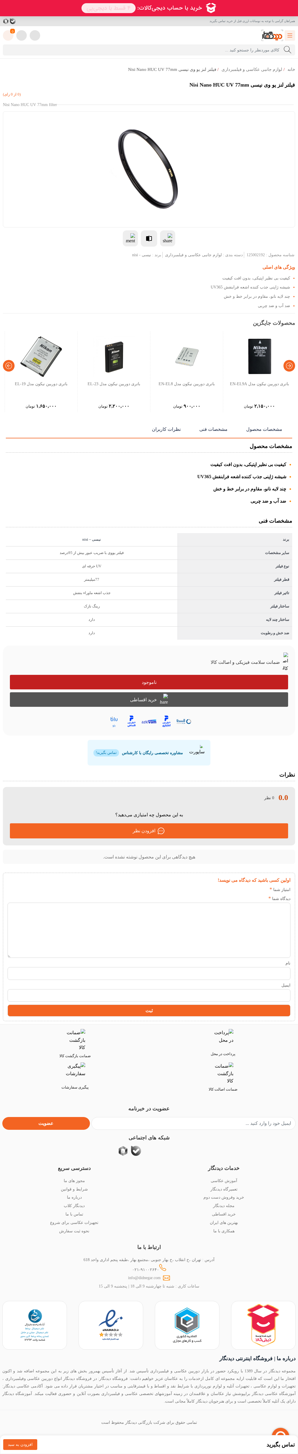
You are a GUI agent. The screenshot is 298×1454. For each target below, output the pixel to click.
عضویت (46, 1123)
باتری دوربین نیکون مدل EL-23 (114, 383)
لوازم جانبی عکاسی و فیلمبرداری (251, 69)
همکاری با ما (224, 1231)
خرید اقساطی (143, 699)
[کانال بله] (12, 21)
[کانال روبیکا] (6, 21)
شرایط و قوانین (74, 1189)
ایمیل (285, 985)
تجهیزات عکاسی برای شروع (74, 1222)
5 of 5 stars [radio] (228, 889)
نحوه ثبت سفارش (74, 1231)
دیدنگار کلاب (74, 1205)
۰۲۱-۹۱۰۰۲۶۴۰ (145, 1269)
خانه (291, 69)
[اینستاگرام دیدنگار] (33, 21)
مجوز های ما (74, 1180)
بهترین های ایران (224, 1222)
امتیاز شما (279, 889)
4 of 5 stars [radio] (236, 889)
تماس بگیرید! (106, 753)
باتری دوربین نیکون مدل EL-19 (41, 383)
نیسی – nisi (91, 539)
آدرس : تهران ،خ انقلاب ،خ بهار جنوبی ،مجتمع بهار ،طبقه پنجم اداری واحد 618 (149, 1259)
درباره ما (74, 1197)
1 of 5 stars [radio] (263, 889)
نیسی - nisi (141, 254)
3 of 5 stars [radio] (245, 889)
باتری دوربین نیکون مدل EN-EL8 (187, 383)
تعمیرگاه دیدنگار (223, 1189)
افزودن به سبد (20, 1444)
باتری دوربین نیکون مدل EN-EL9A (259, 383)
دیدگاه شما (279, 898)
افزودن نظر (144, 830)
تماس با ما (74, 1214)
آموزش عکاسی (224, 1180)
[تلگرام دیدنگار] (26, 21)
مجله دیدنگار (224, 1205)
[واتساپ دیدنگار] (19, 21)
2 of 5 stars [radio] (254, 889)
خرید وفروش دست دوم (223, 1197)
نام (287, 963)
